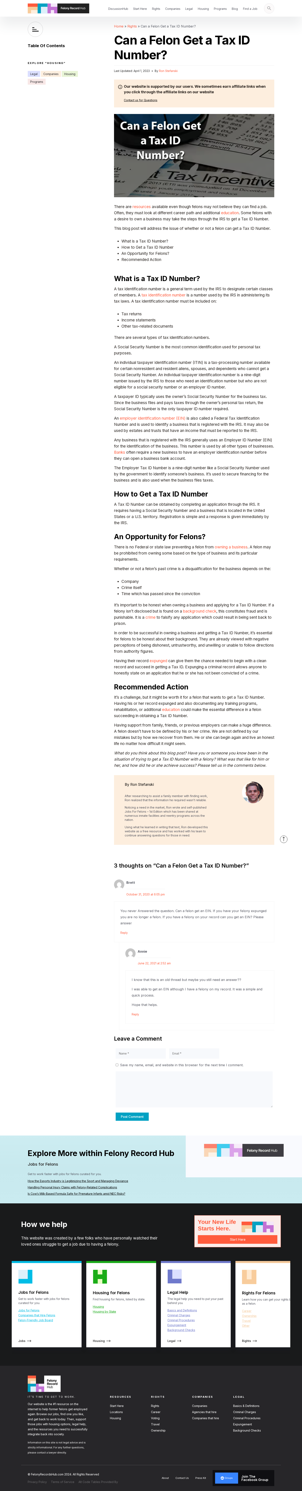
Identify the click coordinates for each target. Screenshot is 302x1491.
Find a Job (250, 8)
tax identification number (164, 295)
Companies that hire (205, 1418)
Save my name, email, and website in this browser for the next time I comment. (181, 1065)
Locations (116, 1412)
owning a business (231, 547)
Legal (189, 8)
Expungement (176, 1325)
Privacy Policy (37, 1482)
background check (199, 611)
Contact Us (182, 1478)
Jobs (21, 1341)
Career (246, 1311)
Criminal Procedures (181, 1320)
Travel (246, 1320)
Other (246, 1325)
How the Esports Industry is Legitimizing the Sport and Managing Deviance (78, 1181)
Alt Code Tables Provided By (98, 1482)
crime (150, 617)
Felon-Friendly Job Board (35, 1320)
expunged (158, 660)
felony (112, 1244)
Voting (155, 1418)
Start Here (140, 8)
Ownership (249, 1316)
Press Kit (200, 1478)
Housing (203, 8)
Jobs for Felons (28, 1310)
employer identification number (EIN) (153, 418)
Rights (156, 8)
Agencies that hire (204, 1412)
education (230, 213)
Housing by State (104, 1311)
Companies (172, 8)
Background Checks (181, 1330)
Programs (220, 8)
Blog (235, 8)
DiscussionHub (118, 8)
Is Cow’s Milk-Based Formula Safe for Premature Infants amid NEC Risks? (76, 1193)
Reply (124, 932)
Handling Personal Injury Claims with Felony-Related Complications (72, 1187)
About (165, 1478)
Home (118, 26)
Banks (119, 452)
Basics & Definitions (246, 1406)
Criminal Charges (178, 1315)
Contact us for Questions (140, 100)
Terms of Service (62, 1482)
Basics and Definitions (182, 1310)
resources (142, 206)
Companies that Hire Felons (36, 1315)
